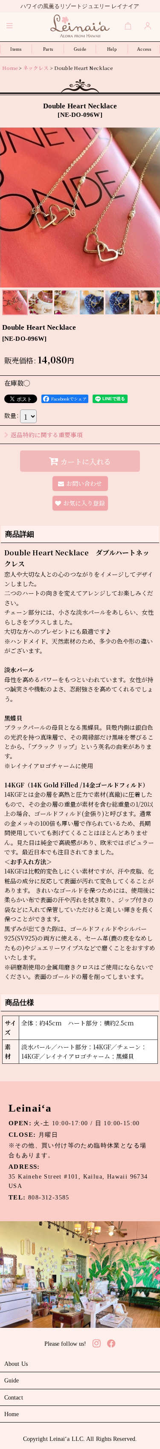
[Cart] (128, 25)
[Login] (148, 25)
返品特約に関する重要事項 (46, 434)
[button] (9, 25)
